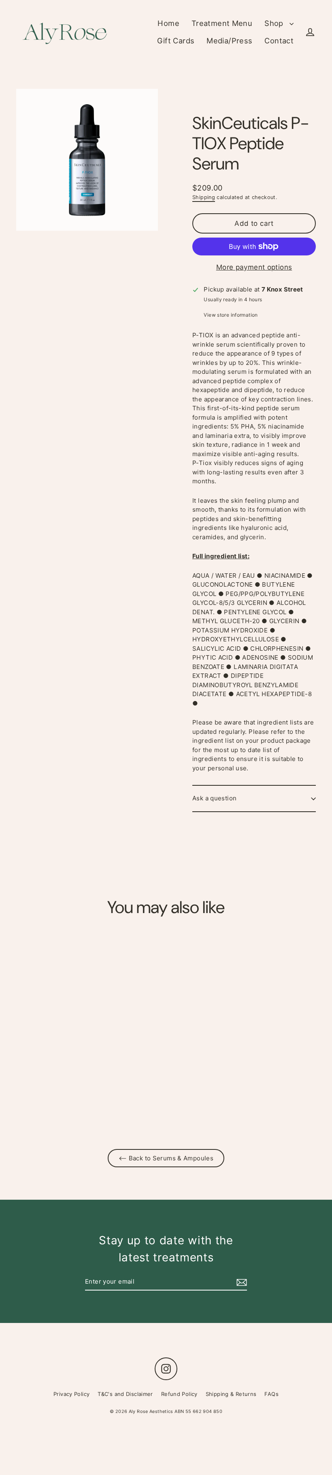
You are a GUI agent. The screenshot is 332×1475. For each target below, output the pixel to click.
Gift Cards (176, 40)
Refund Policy (179, 1394)
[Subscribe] (240, 1282)
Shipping (203, 197)
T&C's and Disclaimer (125, 1394)
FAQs (271, 1394)
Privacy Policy (71, 1394)
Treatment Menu (222, 23)
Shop (274, 23)
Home (168, 23)
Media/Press (229, 40)
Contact (279, 40)
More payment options (254, 267)
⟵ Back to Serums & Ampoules (166, 1158)
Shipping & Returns (231, 1394)
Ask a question (214, 798)
